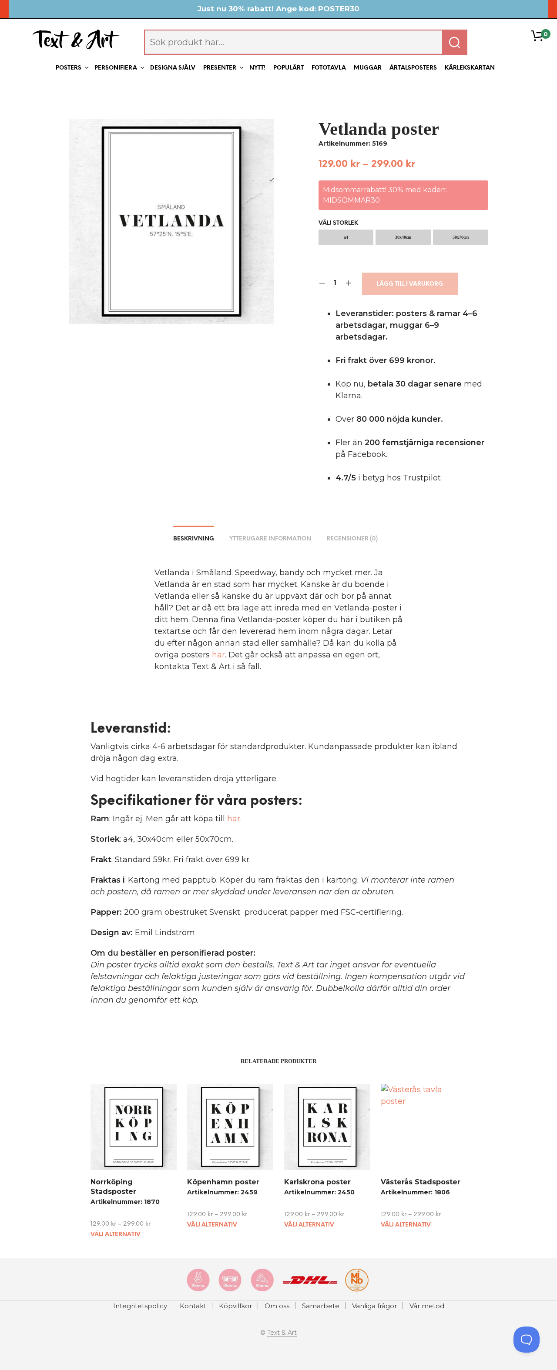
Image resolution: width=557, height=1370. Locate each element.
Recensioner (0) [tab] (352, 539)
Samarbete (320, 1306)
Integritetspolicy (140, 1306)
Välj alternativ (116, 1234)
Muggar (368, 68)
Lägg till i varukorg (409, 284)
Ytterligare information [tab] (270, 539)
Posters (68, 68)
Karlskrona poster (317, 1182)
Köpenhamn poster (223, 1182)
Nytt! (257, 68)
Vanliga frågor (374, 1306)
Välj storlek (338, 223)
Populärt (288, 68)
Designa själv (172, 68)
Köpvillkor (235, 1306)
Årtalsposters (413, 68)
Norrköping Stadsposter (113, 1187)
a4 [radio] (346, 237)
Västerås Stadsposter (420, 1182)
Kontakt (193, 1306)
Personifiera (115, 68)
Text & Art (282, 1333)
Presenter (219, 68)
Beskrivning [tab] (193, 539)
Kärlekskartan (470, 68)
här (218, 655)
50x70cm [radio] (461, 237)
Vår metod (426, 1306)
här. (234, 818)
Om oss (277, 1306)
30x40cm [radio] (403, 237)
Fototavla (329, 68)
